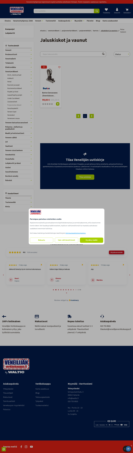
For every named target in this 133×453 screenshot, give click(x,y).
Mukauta (41, 240)
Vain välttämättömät (66, 240)
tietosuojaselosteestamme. (76, 233)
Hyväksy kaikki (91, 240)
